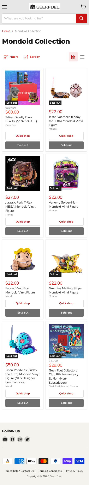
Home (6, 31)
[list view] (82, 56)
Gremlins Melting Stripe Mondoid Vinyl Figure (65, 290)
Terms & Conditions (50, 471)
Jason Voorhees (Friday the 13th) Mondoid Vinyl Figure (66, 121)
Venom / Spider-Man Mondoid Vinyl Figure (63, 204)
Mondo (53, 129)
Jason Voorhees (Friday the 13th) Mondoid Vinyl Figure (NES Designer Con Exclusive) (22, 376)
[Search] (81, 18)
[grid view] (73, 56)
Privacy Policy (74, 471)
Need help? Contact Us (20, 471)
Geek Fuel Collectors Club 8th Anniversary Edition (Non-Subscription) (63, 376)
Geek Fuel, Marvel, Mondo (63, 386)
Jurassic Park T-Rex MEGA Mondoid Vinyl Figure (20, 206)
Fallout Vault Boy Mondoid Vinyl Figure (20, 290)
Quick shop (23, 136)
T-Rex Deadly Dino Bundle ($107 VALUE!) (21, 119)
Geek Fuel (11, 125)
